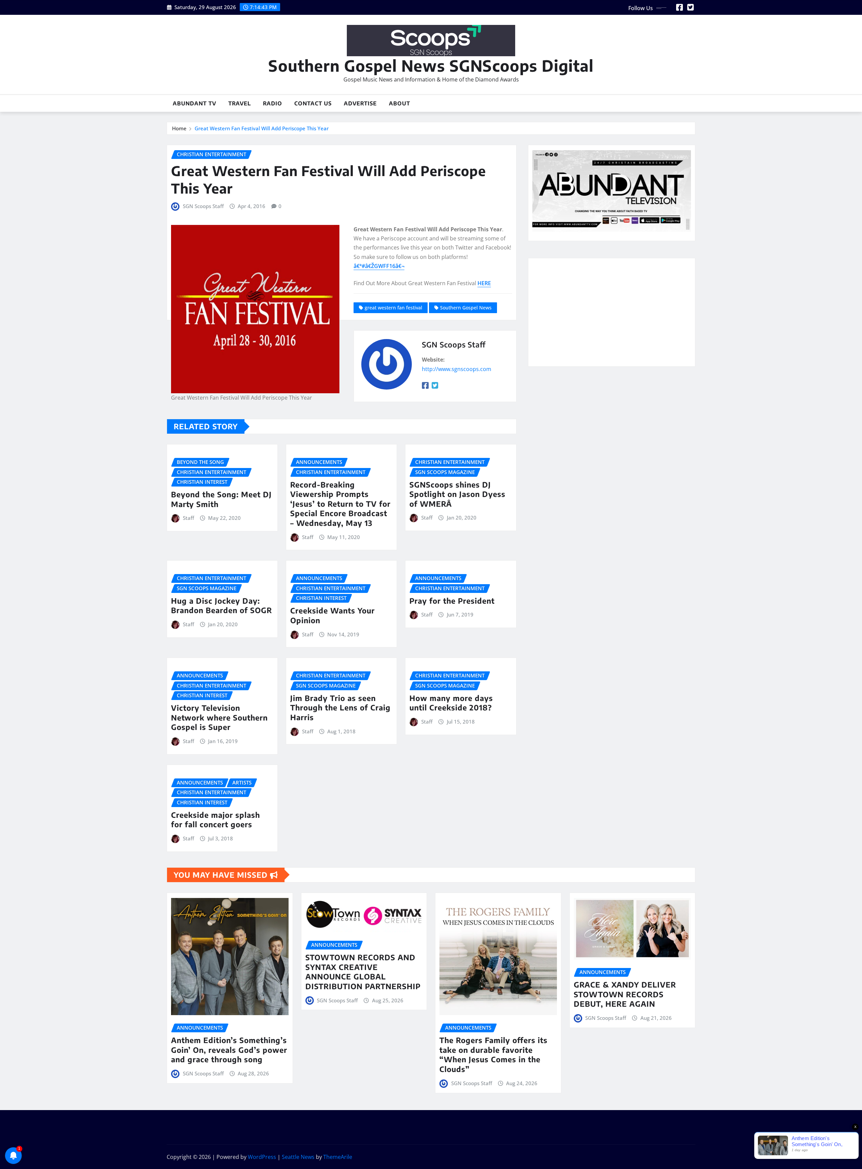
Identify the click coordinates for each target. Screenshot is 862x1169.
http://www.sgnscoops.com (456, 369)
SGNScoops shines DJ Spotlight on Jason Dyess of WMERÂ (457, 494)
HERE (484, 283)
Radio (272, 103)
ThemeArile (337, 1157)
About (399, 103)
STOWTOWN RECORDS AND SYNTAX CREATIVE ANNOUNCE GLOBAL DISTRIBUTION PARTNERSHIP (363, 972)
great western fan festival (393, 307)
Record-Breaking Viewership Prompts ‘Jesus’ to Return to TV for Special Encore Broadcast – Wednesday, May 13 (340, 504)
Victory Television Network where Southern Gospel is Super (219, 717)
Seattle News (298, 1157)
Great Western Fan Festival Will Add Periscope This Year (262, 128)
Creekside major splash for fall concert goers (215, 819)
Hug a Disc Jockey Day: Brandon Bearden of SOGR (221, 605)
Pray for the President (452, 600)
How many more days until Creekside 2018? (451, 702)
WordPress (262, 1157)
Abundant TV (194, 103)
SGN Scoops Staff (203, 206)
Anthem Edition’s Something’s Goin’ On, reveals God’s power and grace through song (229, 1049)
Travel (239, 103)
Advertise (360, 103)
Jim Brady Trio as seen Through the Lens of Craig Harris (340, 707)
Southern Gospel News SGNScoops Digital (431, 65)
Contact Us (313, 103)
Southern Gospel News (466, 307)
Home (179, 128)
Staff (188, 517)
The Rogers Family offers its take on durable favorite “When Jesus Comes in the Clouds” (493, 1054)
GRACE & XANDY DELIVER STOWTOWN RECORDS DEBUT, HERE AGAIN (625, 994)
